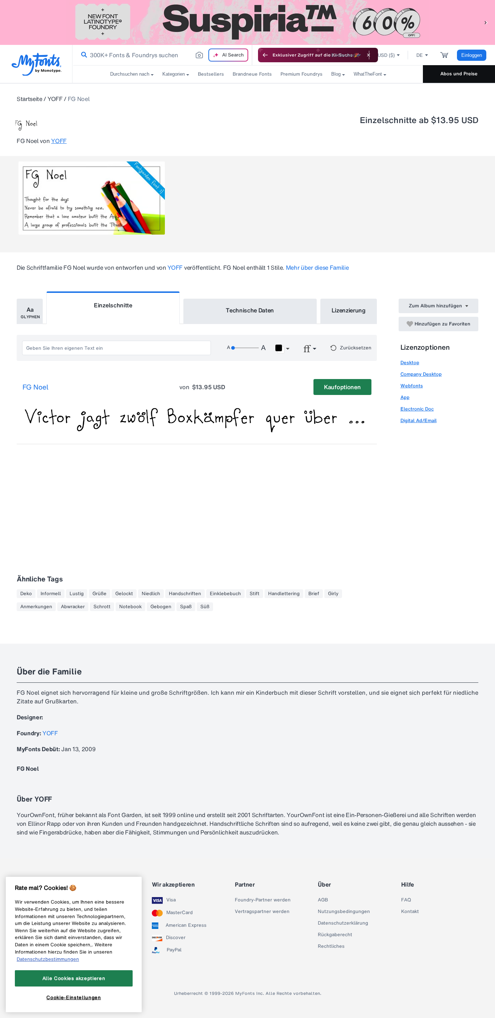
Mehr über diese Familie (317, 267)
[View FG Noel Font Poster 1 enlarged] (91, 198)
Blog (336, 74)
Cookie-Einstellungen (73, 997)
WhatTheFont (368, 74)
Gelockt (124, 594)
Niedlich (151, 594)
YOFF (55, 98)
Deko (26, 594)
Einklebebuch (225, 594)
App (404, 397)
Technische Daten (250, 310)
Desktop (409, 362)
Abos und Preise (459, 73)
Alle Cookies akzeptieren (73, 978)
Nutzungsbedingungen (344, 911)
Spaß (186, 607)
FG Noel (35, 387)
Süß (204, 607)
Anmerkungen (36, 607)
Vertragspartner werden (262, 911)
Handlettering (284, 594)
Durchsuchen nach (129, 74)
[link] (82, 55)
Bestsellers (211, 74)
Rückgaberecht (335, 935)
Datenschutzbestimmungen (48, 959)
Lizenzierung (349, 310)
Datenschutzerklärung (343, 923)
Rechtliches (331, 946)
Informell (51, 594)
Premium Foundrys (301, 74)
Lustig (77, 594)
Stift (254, 594)
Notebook (130, 607)
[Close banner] (368, 55)
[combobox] (162, 55)
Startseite (29, 98)
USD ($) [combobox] (386, 55)
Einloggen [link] (471, 55)
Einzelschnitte (113, 305)
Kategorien (173, 74)
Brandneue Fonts (252, 74)
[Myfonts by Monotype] (36, 64)
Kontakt (410, 911)
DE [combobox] (419, 55)
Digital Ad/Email (418, 420)
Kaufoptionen (342, 387)
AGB (323, 900)
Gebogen (160, 607)
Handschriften (185, 594)
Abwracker (73, 607)
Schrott (102, 607)
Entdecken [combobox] (343, 55)
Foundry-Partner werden (263, 900)
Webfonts (411, 385)
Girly (333, 594)
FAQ (406, 900)
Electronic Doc (417, 408)
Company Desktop (421, 374)
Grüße (99, 594)
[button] (486, 22)
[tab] (30, 311)
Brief (313, 594)
